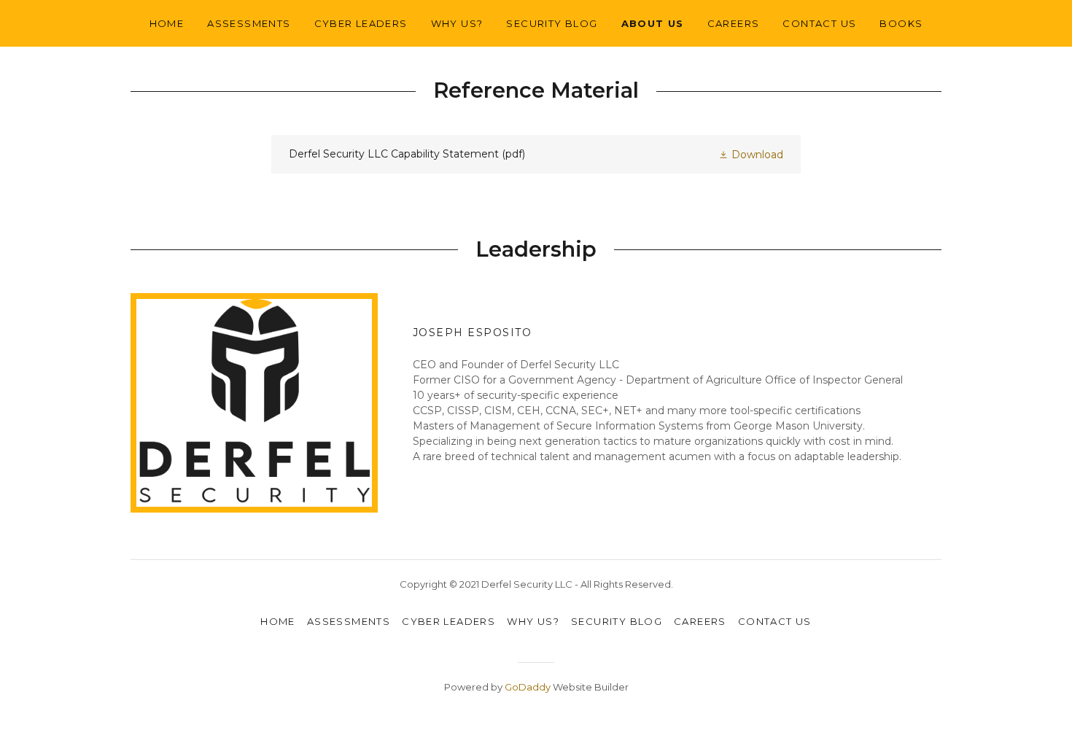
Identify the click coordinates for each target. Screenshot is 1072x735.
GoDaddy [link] (528, 687)
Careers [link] (733, 23)
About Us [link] (652, 23)
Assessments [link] (248, 23)
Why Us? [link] (457, 23)
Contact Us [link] (819, 23)
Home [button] (277, 621)
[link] (535, 154)
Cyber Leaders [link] (361, 23)
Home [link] (167, 23)
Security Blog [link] (551, 23)
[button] (750, 153)
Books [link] (901, 23)
